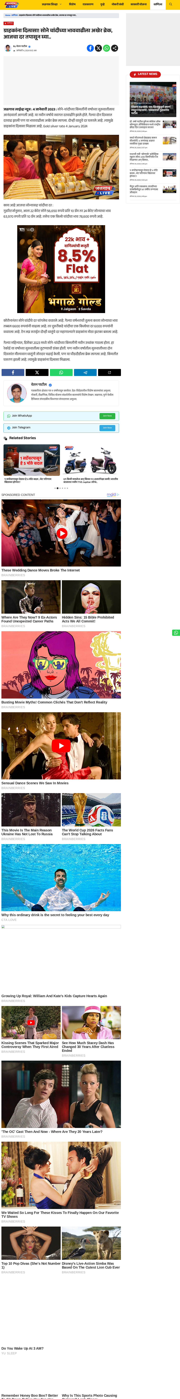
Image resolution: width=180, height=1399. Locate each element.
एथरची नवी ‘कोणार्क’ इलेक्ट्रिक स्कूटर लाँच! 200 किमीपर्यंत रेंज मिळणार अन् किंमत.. (144, 157)
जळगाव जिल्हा (49, 4)
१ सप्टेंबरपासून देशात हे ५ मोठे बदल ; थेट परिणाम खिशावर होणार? (144, 174)
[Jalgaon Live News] (11, 5)
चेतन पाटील (21, 47)
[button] (171, 5)
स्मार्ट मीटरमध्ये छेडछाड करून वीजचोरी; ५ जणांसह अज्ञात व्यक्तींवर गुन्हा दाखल (143, 141)
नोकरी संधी (118, 4)
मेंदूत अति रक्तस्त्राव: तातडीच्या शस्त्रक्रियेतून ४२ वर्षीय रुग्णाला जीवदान (144, 190)
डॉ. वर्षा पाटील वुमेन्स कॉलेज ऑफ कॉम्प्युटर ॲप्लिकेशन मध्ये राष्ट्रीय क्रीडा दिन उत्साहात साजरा (145, 125)
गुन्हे (102, 4)
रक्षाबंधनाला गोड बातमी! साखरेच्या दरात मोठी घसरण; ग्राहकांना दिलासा (89, 481)
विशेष (72, 4)
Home (7, 15)
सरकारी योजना (139, 4)
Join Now (107, 416)
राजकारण (88, 4)
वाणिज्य (158, 4)
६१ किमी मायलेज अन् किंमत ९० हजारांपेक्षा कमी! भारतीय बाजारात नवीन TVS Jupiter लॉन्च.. (31, 481)
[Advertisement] (61, 80)
